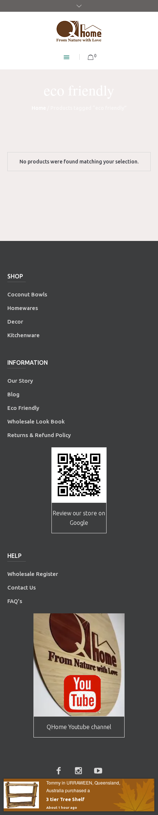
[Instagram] (78, 770)
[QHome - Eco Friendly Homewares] (79, 31)
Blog (13, 394)
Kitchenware (23, 335)
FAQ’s (14, 601)
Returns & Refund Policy (39, 435)
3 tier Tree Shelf (65, 799)
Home (39, 108)
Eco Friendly (24, 408)
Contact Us (22, 587)
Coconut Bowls (27, 294)
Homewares (22, 308)
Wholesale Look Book (36, 421)
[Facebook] (58, 770)
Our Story (20, 381)
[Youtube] (98, 770)
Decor (15, 321)
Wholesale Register (32, 574)
